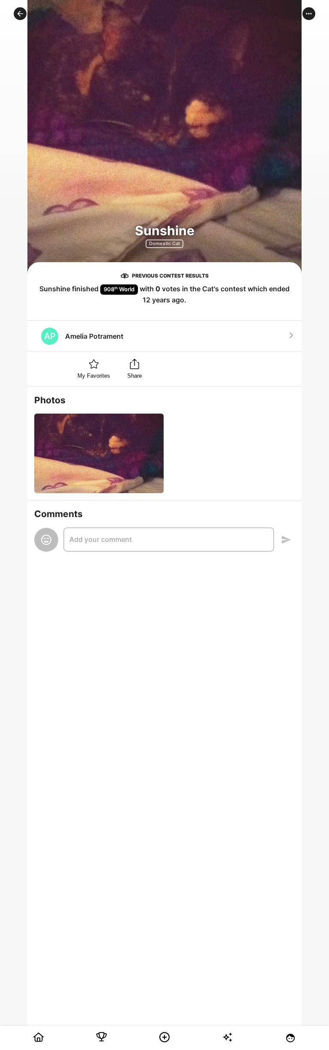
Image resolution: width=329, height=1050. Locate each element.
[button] (20, 14)
